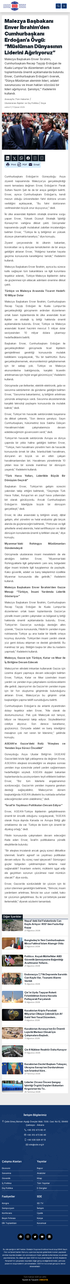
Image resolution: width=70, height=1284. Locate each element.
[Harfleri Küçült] (42, 158)
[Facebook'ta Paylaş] (28, 158)
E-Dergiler (42, 1188)
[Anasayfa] (14, 6)
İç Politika (6, 1183)
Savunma (6, 1173)
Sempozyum (8, 1208)
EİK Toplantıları (9, 1223)
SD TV (40, 1203)
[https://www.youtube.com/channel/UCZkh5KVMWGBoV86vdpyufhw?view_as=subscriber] (42, 1237)
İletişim (40, 1208)
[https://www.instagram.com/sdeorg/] (28, 1237)
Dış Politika (7, 1188)
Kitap (39, 1178)
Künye (40, 1218)
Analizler (41, 1173)
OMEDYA (43, 1280)
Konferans (7, 1213)
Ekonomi (6, 1168)
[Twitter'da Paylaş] (14, 158)
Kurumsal (41, 1223)
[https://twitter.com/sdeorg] (35, 1237)
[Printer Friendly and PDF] (23, 164)
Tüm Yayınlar (43, 1183)
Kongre (5, 1203)
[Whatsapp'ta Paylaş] (21, 158)
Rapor (40, 1168)
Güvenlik (6, 1178)
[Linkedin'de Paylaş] (7, 158)
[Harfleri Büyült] (35, 158)
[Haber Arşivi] (58, 6)
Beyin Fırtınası (9, 1218)
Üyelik (40, 1213)
